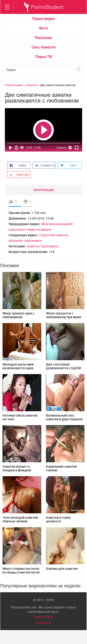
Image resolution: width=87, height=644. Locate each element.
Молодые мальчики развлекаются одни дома (18, 368)
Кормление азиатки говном (61, 468)
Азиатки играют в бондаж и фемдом (17, 468)
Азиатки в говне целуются (58, 519)
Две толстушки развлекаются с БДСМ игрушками (63, 368)
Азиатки (32, 246)
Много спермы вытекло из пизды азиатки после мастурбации (21, 572)
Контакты (43, 622)
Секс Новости (43, 47)
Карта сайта (43, 617)
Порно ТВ (43, 56)
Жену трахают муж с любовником (18, 315)
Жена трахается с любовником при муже (63, 315)
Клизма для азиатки (61, 568)
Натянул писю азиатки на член (20, 417)
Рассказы (43, 37)
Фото (43, 28)
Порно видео (43, 18)
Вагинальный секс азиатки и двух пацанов (64, 417)
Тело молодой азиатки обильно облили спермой (20, 521)
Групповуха (49, 246)
